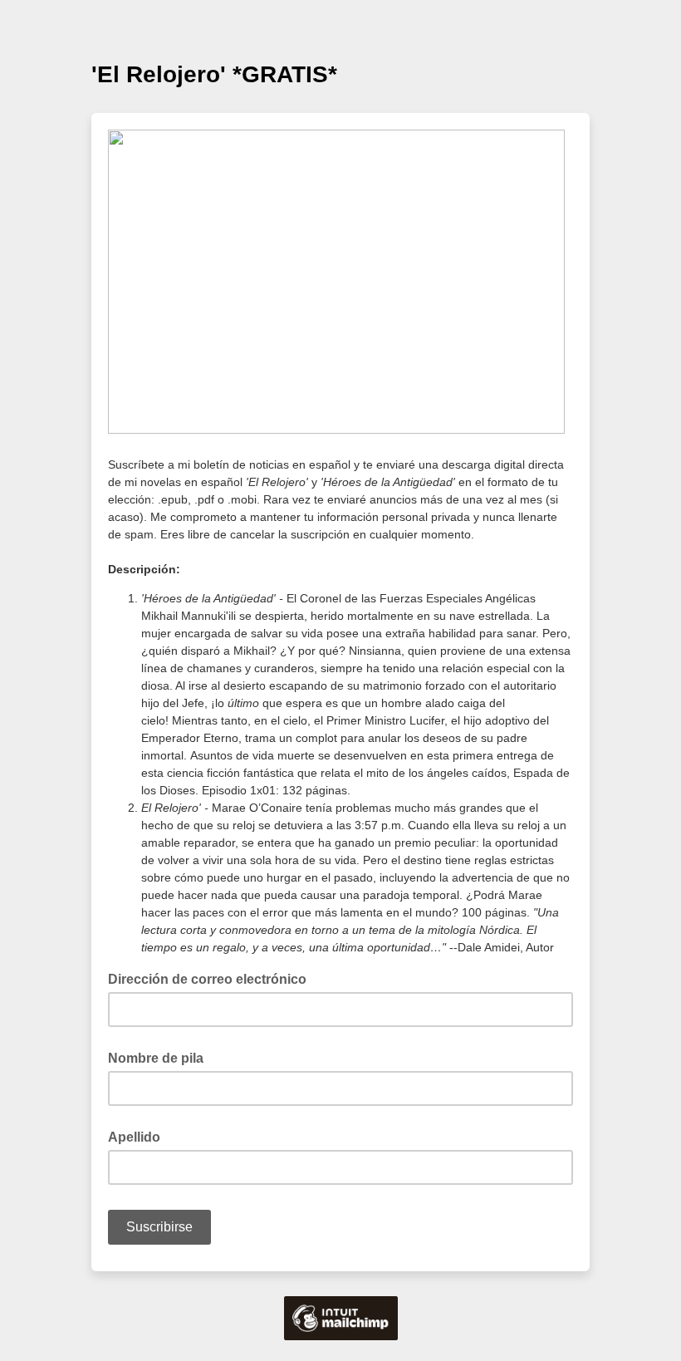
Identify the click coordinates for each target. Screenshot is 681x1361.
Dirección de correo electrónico (212, 978)
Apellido (134, 1137)
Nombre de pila (155, 1058)
